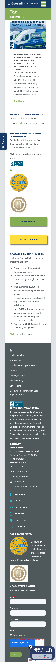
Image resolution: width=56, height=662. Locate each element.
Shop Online (15, 360)
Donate (13, 370)
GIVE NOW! (28, 221)
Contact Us (19, 481)
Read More (18, 101)
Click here (28, 140)
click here (21, 123)
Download (36, 556)
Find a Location (17, 355)
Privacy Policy (16, 380)
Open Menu (43, 4)
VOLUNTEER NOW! (29, 239)
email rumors (32, 437)
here (43, 430)
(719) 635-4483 (20, 476)
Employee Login (17, 375)
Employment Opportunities (23, 365)
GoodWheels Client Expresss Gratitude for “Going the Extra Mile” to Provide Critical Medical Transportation (27, 63)
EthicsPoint (15, 385)
